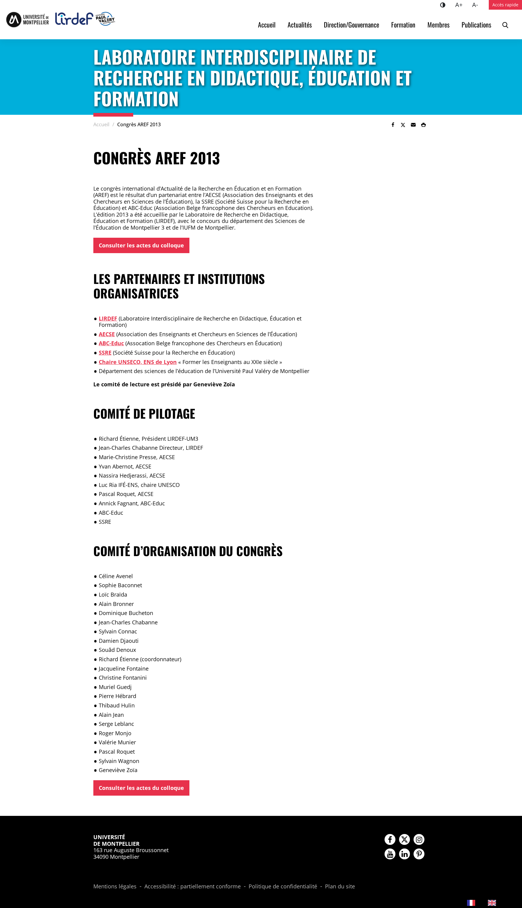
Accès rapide (505, 5)
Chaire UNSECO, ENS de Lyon (138, 361)
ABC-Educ (111, 343)
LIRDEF (108, 318)
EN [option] (503, 902)
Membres (438, 24)
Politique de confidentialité (283, 886)
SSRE (105, 352)
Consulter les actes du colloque (141, 245)
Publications (476, 24)
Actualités (300, 24)
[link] (393, 125)
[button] (413, 125)
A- (477, 4)
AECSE (107, 334)
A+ (461, 4)
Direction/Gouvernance (351, 24)
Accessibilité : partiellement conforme (192, 886)
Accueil (267, 24)
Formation (403, 24)
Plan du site (340, 886)
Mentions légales (115, 886)
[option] (497, 902)
